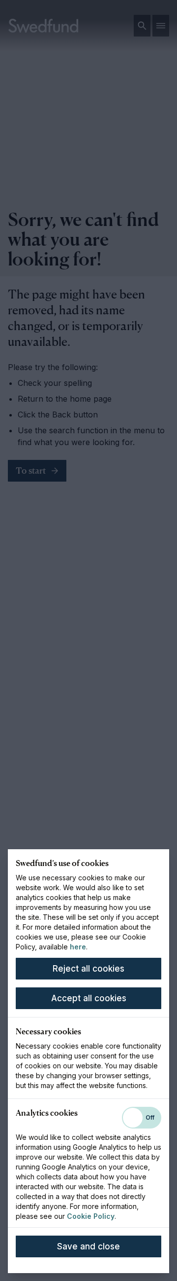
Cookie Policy (91, 1216)
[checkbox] (141, 1118)
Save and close (88, 1246)
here (78, 946)
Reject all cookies (88, 969)
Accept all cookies (88, 998)
